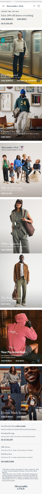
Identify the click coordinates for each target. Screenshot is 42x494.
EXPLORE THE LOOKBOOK (26, 80)
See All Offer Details (8, 480)
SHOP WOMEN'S (7, 19)
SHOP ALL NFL (6, 193)
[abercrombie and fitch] (14, 5)
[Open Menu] (2, 6)
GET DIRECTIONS (7, 461)
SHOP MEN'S (22, 19)
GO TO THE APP (7, 23)
